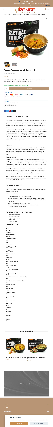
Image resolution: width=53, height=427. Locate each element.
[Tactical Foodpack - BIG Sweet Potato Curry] (15, 345)
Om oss (6, 404)
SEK (32, 1)
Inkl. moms (26, 1)
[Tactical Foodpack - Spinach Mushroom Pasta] (37, 345)
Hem (5, 14)
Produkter (10, 14)
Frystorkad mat (26, 14)
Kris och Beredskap (17, 14)
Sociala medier (7, 411)
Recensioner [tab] (19, 116)
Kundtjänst (6, 407)
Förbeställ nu (29, 88)
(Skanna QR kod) (16, 97)
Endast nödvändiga (38, 423)
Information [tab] (10, 116)
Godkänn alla (19, 423)
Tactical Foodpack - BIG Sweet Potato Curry (15, 357)
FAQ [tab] (27, 116)
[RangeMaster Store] (25, 10)
